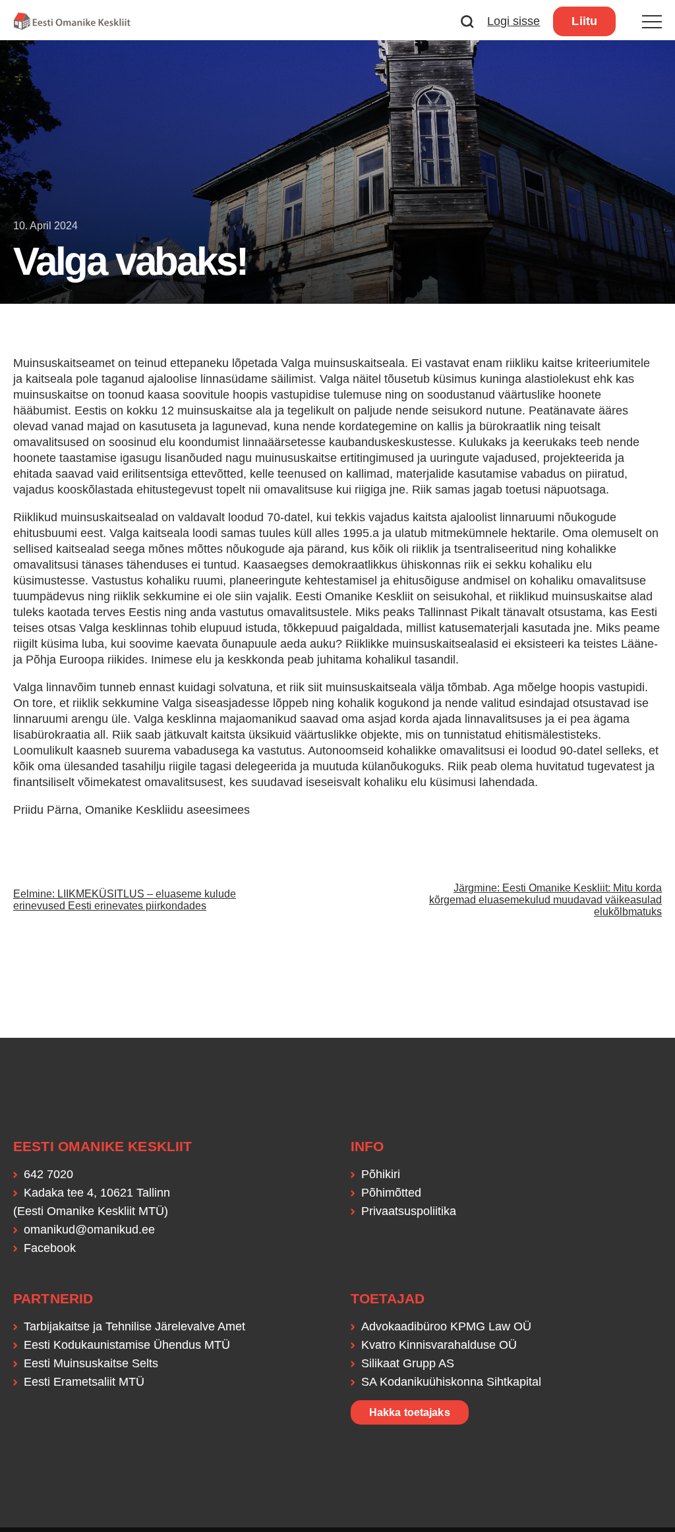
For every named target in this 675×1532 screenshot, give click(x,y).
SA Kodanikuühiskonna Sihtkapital (451, 1381)
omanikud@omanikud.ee (89, 1229)
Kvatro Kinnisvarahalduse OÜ (439, 1344)
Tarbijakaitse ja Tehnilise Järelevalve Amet (134, 1326)
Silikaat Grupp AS (407, 1363)
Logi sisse (513, 21)
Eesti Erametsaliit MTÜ (84, 1381)
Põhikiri (380, 1174)
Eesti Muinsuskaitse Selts (91, 1363)
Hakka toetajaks (409, 1412)
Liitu (584, 21)
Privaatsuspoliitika (408, 1211)
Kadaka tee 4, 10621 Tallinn (97, 1192)
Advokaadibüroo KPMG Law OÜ (446, 1326)
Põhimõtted (391, 1192)
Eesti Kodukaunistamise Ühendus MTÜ (127, 1344)
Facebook (50, 1248)
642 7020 (48, 1174)
